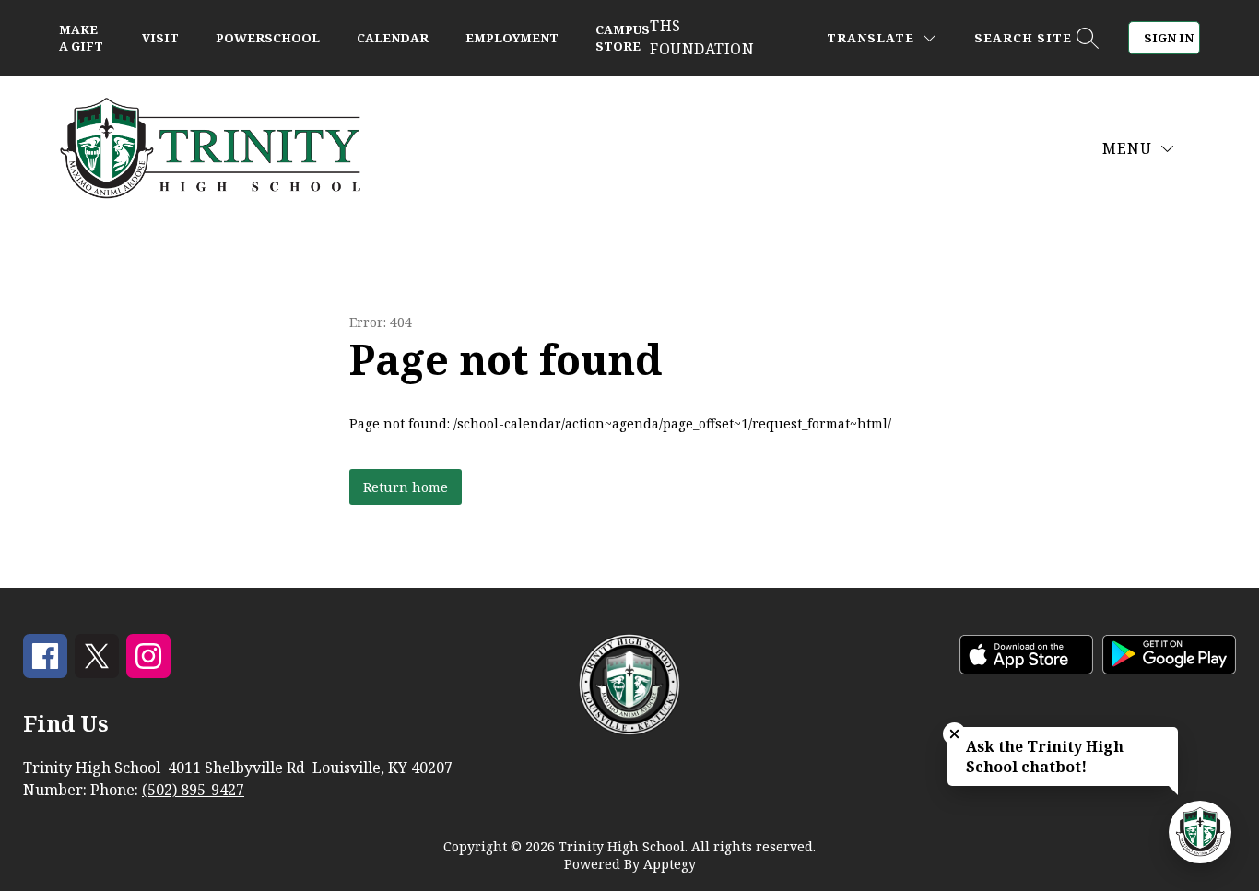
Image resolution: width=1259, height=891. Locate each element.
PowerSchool (268, 37)
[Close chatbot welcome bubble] (954, 733)
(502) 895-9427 (193, 790)
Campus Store (622, 37)
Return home (405, 487)
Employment (512, 37)
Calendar (393, 37)
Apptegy (669, 864)
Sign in (1169, 37)
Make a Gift (81, 37)
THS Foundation (702, 37)
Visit (160, 37)
